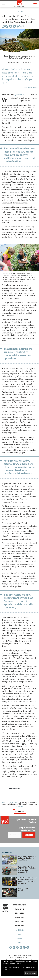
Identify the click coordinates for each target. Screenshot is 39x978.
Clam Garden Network (25, 573)
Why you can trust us (30, 87)
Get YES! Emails (19, 930)
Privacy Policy (6, 969)
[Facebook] (3, 26)
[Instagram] (17, 947)
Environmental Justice (19, 905)
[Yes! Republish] (18, 26)
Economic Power (19, 921)
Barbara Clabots (8, 94)
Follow (19, 942)
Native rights (19, 11)
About (19, 934)
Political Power (19, 917)
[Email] (10, 26)
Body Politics (19, 913)
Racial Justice (19, 909)
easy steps (19, 806)
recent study (9, 369)
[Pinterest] (21, 947)
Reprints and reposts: (9, 802)
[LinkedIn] (24, 947)
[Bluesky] (14, 26)
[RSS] (27, 947)
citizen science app (29, 581)
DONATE (35, 4)
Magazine (19, 938)
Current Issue (19, 925)
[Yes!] (19, 3)
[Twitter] (6, 26)
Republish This (19, 812)
